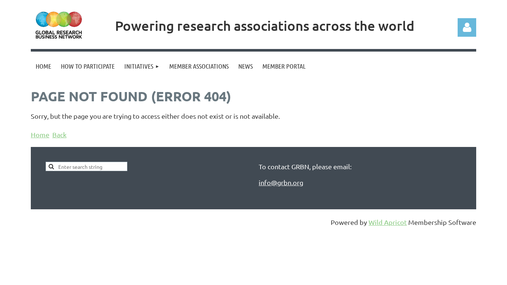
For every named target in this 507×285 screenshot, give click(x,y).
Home (40, 134)
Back (59, 134)
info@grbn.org (281, 182)
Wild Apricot (388, 222)
